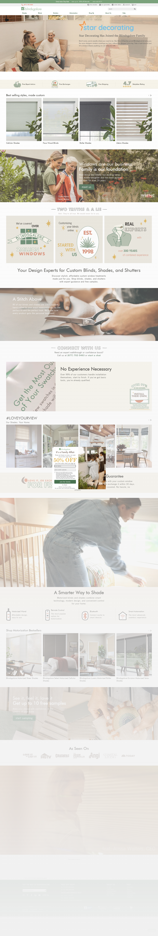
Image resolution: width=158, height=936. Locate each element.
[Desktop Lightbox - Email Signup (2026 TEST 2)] (79, 468)
